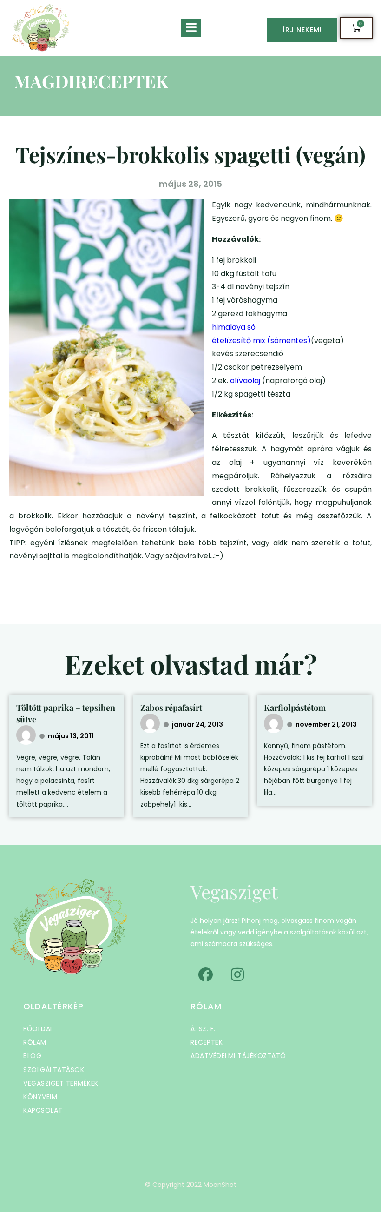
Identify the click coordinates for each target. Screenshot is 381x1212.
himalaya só (234, 327)
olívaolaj (246, 380)
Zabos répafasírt (171, 707)
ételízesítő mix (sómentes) (261, 340)
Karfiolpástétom (295, 707)
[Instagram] (237, 974)
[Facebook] (205, 974)
